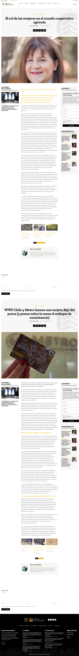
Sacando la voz (41, 14)
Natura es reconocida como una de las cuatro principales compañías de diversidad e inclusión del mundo (19, 267)
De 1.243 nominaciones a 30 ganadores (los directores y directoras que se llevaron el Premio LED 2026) (54, 645)
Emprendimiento (64, 143)
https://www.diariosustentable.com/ (36, 250)
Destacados (25, 637)
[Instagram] (74, 1)
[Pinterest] (39, 30)
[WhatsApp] (42, 30)
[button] (18, 5)
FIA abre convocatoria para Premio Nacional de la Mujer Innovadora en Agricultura (39, 233)
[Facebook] (72, 1)
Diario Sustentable (34, 25)
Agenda (62, 151)
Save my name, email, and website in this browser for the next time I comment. (19, 290)
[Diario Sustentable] (25, 252)
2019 (35, 14)
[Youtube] (77, 1)
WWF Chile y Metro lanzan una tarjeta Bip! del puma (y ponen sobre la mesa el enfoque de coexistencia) (54, 633)
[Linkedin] (45, 30)
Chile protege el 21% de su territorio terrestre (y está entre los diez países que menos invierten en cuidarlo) (54, 639)
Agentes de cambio (48, 636)
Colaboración (3, 104)
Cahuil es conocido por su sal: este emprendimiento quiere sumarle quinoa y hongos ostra (66, 138)
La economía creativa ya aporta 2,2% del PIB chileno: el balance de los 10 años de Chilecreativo (66, 147)
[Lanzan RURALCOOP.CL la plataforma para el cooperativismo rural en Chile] (52, 227)
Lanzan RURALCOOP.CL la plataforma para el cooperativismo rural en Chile (51, 233)
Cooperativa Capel (41, 242)
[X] (75, 1)
